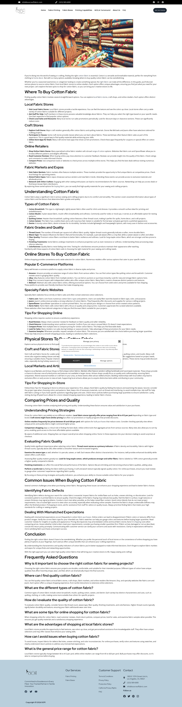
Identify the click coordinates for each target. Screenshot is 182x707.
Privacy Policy (104, 680)
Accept (76, 361)
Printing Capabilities (83, 10)
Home (43, 10)
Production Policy (105, 684)
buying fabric (59, 186)
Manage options (106, 361)
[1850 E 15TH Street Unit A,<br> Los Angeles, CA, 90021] (124, 678)
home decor (38, 78)
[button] (119, 341)
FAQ (124, 10)
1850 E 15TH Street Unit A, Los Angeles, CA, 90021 (137, 677)
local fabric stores (100, 97)
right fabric (104, 82)
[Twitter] (129, 696)
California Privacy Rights (107, 688)
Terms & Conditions (106, 676)
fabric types (72, 299)
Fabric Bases (67, 10)
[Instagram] (158, 2)
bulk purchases (100, 421)
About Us (116, 10)
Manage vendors (69, 355)
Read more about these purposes (84, 355)
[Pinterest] (163, 2)
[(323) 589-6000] (56, 2)
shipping (137, 522)
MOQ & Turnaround (102, 10)
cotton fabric (83, 75)
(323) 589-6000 (64, 2)
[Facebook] (154, 2)
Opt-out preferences (90, 365)
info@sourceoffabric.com (32, 2)
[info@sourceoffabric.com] (19, 2)
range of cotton (98, 151)
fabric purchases (84, 517)
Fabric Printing (54, 10)
